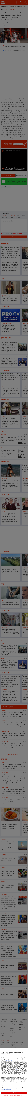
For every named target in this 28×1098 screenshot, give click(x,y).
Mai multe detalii (8, 1060)
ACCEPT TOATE (14, 1092)
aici (16, 1069)
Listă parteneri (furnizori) (6, 1089)
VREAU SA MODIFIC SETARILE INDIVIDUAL (14, 1096)
